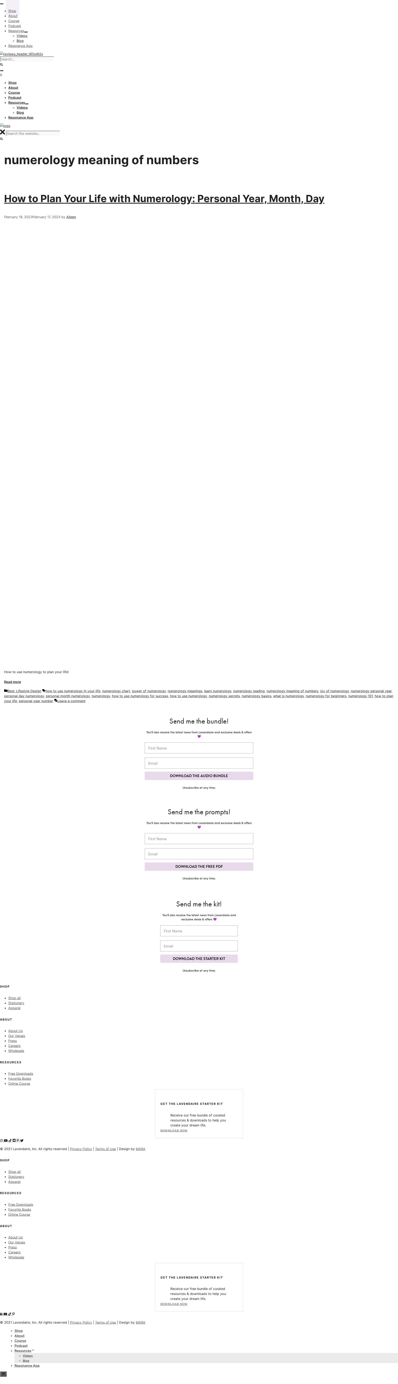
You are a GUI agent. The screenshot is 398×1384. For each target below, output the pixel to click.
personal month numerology (68, 696)
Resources (23, 1351)
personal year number (36, 701)
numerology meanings (185, 691)
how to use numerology (188, 696)
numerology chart (116, 691)
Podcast (21, 1346)
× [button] (1, 74)
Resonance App (27, 1365)
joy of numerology (334, 691)
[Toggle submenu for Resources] (26, 103)
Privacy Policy (81, 1149)
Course (20, 1341)
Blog (26, 1360)
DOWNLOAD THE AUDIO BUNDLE (199, 776)
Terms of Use (105, 1149)
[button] (1, 139)
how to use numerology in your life (73, 691)
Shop (19, 1331)
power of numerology (149, 691)
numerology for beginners (326, 696)
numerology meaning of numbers (292, 691)
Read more (12, 682)
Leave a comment (71, 701)
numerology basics (256, 696)
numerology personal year (371, 691)
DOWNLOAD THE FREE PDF (199, 866)
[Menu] (1, 70)
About (19, 1336)
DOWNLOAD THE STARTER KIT (199, 958)
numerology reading (249, 691)
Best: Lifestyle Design (24, 691)
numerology (101, 696)
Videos (28, 1355)
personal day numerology (24, 696)
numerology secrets (224, 696)
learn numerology (217, 691)
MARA (140, 1149)
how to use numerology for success (140, 696)
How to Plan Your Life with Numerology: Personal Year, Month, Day (164, 198)
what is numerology (288, 696)
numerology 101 (360, 696)
